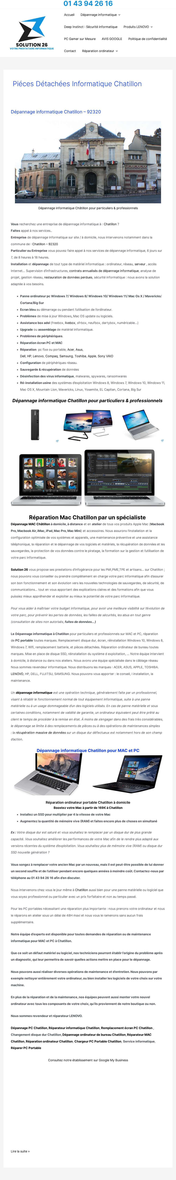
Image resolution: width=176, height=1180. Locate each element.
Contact (70, 51)
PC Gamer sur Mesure (80, 39)
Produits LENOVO (136, 27)
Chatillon (110, 224)
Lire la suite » (20, 1152)
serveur (140, 264)
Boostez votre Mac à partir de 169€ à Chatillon (88, 808)
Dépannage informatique (99, 15)
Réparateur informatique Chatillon (74, 1028)
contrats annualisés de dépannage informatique (103, 271)
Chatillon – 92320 (44, 244)
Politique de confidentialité (147, 39)
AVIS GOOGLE (112, 39)
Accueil (69, 15)
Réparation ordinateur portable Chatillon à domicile (88, 802)
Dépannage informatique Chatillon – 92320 (56, 111)
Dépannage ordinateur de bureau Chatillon (94, 1034)
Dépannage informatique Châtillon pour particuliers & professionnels (88, 208)
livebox (70, 323)
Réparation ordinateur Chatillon (49, 1041)
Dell (22, 356)
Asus (79, 349)
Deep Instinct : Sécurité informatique (90, 27)
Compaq (51, 356)
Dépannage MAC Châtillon (30, 524)
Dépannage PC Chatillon (29, 1028)
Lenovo (38, 356)
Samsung (66, 356)
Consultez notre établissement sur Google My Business (88, 1060)
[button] (118, 15)
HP (29, 356)
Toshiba (80, 356)
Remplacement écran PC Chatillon (126, 1028)
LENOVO (17, 674)
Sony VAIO (105, 356)
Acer (70, 349)
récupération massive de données (41, 732)
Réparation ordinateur (98, 51)
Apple (92, 356)
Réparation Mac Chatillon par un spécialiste (88, 517)
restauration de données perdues (68, 277)
